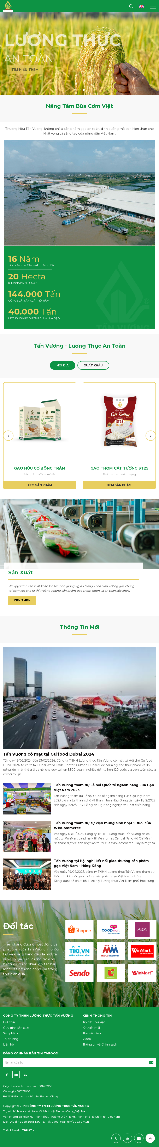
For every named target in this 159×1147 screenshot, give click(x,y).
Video (87, 1039)
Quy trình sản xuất (16, 1028)
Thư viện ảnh (92, 1033)
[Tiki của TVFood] (79, 951)
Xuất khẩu (93, 365)
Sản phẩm (10, 1033)
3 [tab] (84, 90)
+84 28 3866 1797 (29, 1121)
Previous (9, 436)
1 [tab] (75, 90)
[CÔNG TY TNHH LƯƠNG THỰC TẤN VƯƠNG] (8, 5)
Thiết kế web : (12, 1130)
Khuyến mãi (91, 1028)
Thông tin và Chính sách (100, 1044)
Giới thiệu (10, 1022)
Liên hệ (8, 1044)
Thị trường (10, 1039)
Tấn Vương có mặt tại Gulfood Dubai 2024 (48, 754)
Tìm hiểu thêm (21, 70)
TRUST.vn (29, 1130)
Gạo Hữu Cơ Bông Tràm (39, 468)
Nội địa (63, 365)
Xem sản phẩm (40, 485)
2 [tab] (79, 90)
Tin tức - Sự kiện (94, 1022)
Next (150, 436)
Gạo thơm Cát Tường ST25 (119, 468)
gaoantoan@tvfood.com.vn (70, 1121)
